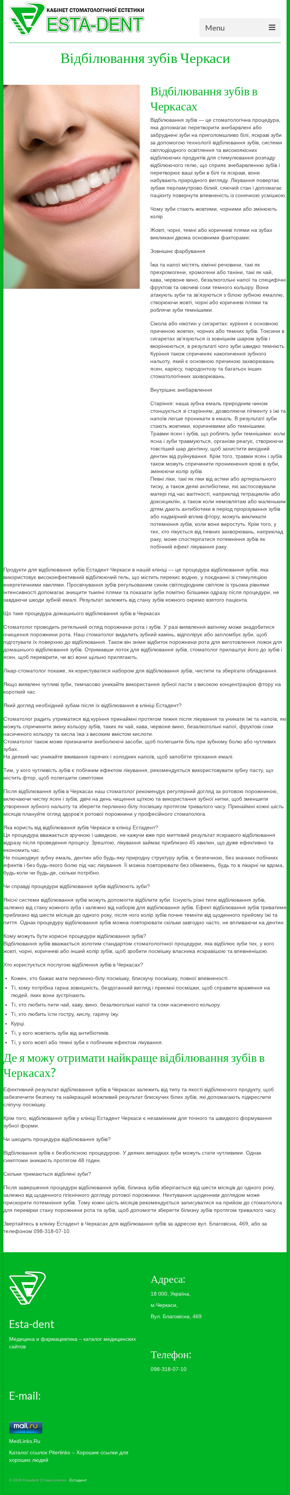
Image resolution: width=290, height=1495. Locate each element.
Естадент (78, 1480)
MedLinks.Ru (24, 1441)
